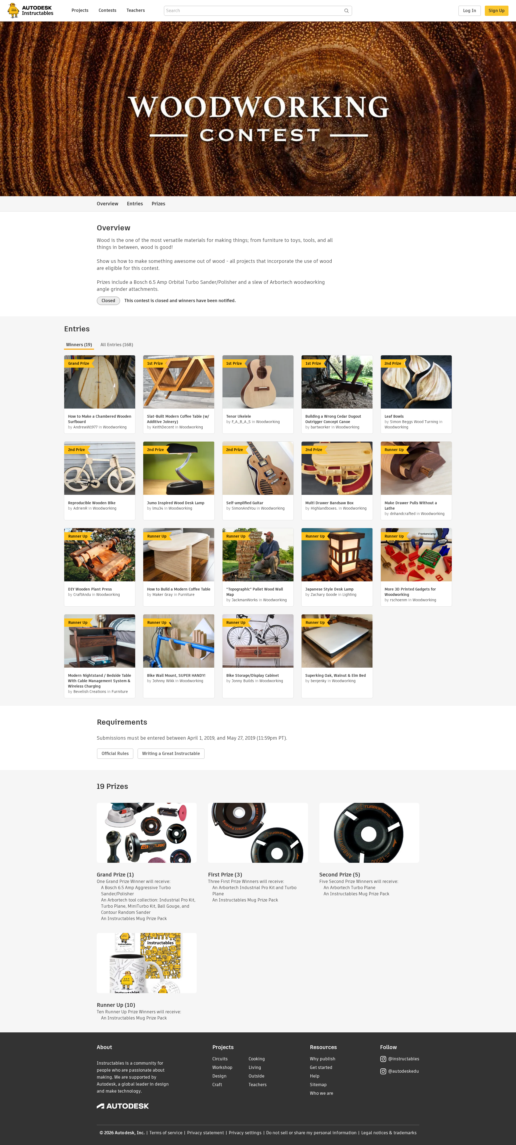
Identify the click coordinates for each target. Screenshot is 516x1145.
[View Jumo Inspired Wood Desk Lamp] (178, 469)
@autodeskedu (403, 1071)
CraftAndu (82, 594)
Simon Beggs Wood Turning (414, 421)
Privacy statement (205, 1133)
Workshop (222, 1067)
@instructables (403, 1059)
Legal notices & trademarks (389, 1133)
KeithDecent (163, 427)
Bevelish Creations (89, 691)
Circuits (220, 1059)
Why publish (322, 1059)
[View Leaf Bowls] (416, 382)
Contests (107, 10)
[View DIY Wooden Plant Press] (99, 555)
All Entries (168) (117, 345)
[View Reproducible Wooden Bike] (99, 469)
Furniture (186, 594)
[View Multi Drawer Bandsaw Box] (337, 469)
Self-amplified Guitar (244, 503)
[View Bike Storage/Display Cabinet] (258, 641)
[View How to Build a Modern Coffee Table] (178, 555)
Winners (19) (79, 345)
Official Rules (115, 753)
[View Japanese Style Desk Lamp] (337, 555)
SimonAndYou (244, 508)
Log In (469, 11)
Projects (79, 10)
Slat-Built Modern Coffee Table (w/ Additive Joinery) (178, 419)
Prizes (158, 203)
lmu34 (157, 508)
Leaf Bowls (394, 416)
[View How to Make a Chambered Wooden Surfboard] (99, 382)
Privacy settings (245, 1133)
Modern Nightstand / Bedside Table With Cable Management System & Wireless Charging (99, 681)
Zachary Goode (324, 594)
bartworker (320, 427)
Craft (217, 1085)
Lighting (349, 594)
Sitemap (318, 1085)
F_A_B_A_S (241, 421)
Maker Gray (162, 594)
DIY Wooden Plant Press (90, 589)
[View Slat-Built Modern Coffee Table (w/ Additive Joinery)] (178, 382)
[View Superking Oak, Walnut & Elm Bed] (337, 641)
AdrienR (80, 508)
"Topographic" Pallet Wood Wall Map (254, 591)
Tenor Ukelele (238, 416)
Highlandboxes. (324, 508)
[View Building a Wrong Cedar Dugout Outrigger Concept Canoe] (337, 382)
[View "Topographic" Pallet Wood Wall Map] (258, 555)
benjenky (319, 681)
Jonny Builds (243, 681)
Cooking (257, 1059)
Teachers (136, 10)
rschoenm (398, 600)
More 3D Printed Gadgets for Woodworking (410, 591)
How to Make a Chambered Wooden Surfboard (99, 419)
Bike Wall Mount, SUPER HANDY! (176, 675)
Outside (256, 1076)
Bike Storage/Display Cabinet (252, 675)
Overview (107, 203)
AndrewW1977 (85, 427)
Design (219, 1076)
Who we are (321, 1093)
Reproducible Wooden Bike (92, 503)
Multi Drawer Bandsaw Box (329, 503)
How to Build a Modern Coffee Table (178, 589)
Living (255, 1067)
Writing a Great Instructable (171, 753)
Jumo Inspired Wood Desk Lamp (175, 503)
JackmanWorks (245, 600)
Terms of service (165, 1133)
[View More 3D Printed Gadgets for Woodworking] (416, 555)
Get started (321, 1067)
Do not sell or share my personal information (311, 1133)
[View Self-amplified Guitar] (258, 469)
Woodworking (115, 427)
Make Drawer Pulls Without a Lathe (411, 505)
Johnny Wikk (163, 681)
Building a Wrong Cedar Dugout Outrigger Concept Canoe (333, 419)
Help (315, 1076)
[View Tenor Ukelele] (258, 382)
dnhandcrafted (402, 513)
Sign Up (497, 11)
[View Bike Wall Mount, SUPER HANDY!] (178, 641)
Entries (135, 203)
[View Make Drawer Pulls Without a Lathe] (416, 469)
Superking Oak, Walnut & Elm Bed (335, 675)
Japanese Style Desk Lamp (329, 589)
